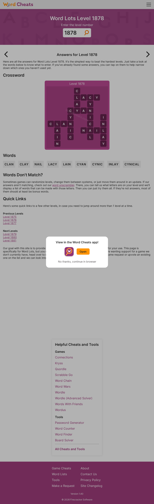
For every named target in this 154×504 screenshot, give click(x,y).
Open (83, 251)
